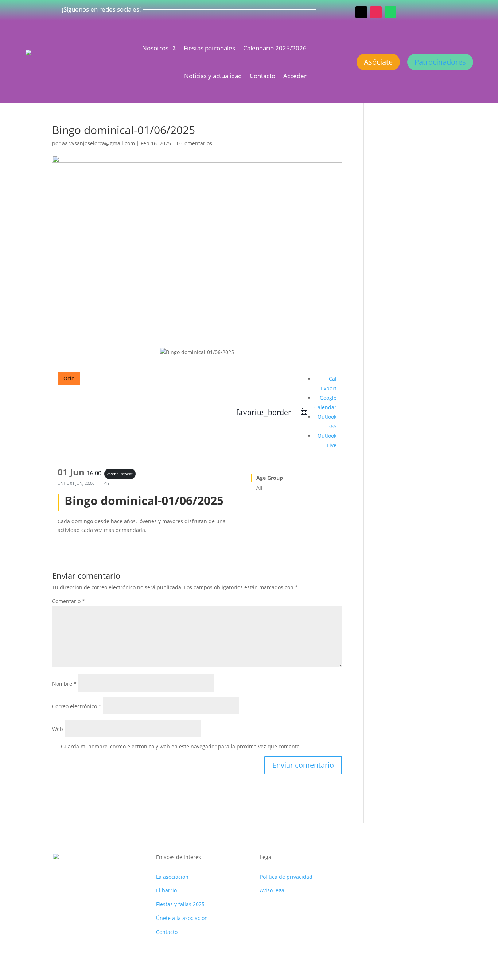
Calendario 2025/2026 (275, 48)
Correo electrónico (76, 706)
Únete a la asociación (182, 918)
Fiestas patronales (209, 48)
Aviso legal (273, 890)
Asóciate (378, 62)
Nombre (64, 683)
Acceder (295, 76)
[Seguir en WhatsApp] (390, 12)
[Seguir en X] (361, 12)
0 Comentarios (194, 143)
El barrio (166, 890)
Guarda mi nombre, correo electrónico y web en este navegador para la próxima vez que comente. (181, 746)
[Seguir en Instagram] (376, 12)
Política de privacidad (286, 876)
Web (57, 728)
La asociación (172, 876)
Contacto (262, 76)
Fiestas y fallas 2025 (180, 904)
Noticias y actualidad (213, 76)
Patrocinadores (440, 62)
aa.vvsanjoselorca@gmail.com (98, 143)
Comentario (68, 601)
